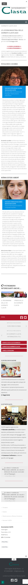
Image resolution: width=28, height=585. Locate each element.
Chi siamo (5, 507)
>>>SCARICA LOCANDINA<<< (14, 46)
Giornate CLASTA (7, 520)
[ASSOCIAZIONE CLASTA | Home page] (14, 10)
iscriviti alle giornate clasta (11, 346)
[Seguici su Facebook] (21, 317)
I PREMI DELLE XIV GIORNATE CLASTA (18, 302)
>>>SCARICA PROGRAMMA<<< (14, 48)
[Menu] (26, 22)
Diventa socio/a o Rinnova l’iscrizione (12, 516)
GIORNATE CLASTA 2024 (9, 26)
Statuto (5, 512)
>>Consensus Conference (8, 455)
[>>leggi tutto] (5, 395)
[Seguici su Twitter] (25, 317)
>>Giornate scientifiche (8, 429)
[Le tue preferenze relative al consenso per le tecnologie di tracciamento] (2, 582)
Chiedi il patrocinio (8, 350)
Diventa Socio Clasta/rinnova (11, 342)
